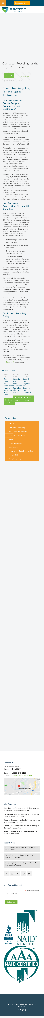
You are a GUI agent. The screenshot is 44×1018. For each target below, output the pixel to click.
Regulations (13, 447)
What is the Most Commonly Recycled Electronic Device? (17, 386)
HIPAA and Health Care (18, 432)
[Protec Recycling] (14, 10)
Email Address (12, 893)
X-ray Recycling (15, 459)
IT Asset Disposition (17, 435)
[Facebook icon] (18, 1010)
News (11, 439)
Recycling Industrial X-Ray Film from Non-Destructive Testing (22, 864)
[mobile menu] (41, 10)
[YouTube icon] (21, 1010)
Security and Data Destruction (21, 451)
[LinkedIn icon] (23, 1010)
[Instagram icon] (26, 1010)
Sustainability (14, 455)
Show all (25, 76)
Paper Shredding (15, 443)
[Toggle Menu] (3, 3)
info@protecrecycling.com (21, 775)
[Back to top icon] (22, 998)
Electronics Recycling (17, 428)
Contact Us (10, 362)
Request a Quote (22, 3)
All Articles (13, 424)
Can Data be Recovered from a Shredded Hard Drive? (8, 387)
